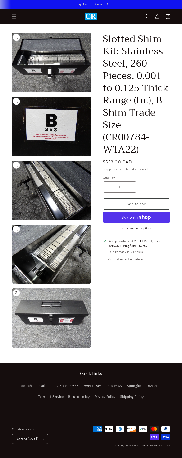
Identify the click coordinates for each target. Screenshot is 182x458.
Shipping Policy (132, 397)
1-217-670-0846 (66, 386)
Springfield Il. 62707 (142, 386)
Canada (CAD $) (28, 439)
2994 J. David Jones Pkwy (102, 386)
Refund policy (79, 397)
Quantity (109, 177)
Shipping (109, 169)
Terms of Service (51, 397)
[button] (14, 16)
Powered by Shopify (158, 446)
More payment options (136, 228)
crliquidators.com (135, 446)
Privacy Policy (104, 397)
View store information (125, 259)
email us (42, 386)
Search (26, 386)
